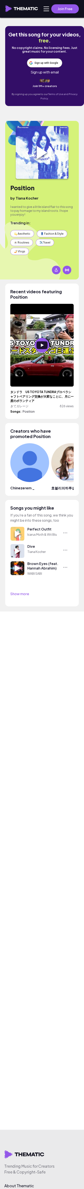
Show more (19, 593)
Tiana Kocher (27, 198)
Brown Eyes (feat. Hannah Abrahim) (42, 565)
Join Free (65, 8)
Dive (31, 546)
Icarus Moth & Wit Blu (42, 534)
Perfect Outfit (39, 529)
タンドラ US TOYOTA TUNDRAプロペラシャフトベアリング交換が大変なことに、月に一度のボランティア (42, 396)
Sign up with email (45, 72)
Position (22, 188)
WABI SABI (34, 573)
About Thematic (19, 1185)
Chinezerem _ (22, 488)
